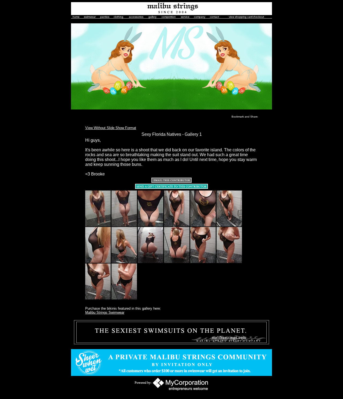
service (185, 16)
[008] (124, 262)
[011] (203, 262)
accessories (136, 16)
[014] (124, 298)
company (199, 16)
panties (104, 16)
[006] (229, 225)
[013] (98, 298)
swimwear (90, 16)
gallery (152, 16)
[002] (124, 225)
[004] (176, 225)
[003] (150, 225)
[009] (150, 262)
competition (169, 16)
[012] (229, 262)
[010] (176, 262)
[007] (98, 262)
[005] (203, 225)
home (76, 16)
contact (214, 16)
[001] (98, 225)
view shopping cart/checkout (246, 16)
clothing (118, 16)
